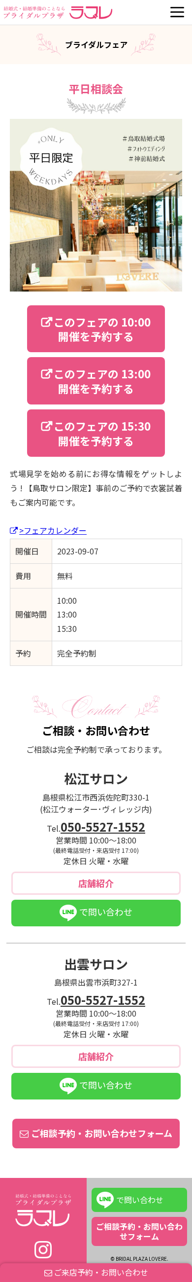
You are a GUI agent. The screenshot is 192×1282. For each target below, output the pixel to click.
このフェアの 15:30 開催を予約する (102, 433)
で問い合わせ (105, 911)
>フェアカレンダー (53, 530)
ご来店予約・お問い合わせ (101, 1272)
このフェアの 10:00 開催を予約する (102, 329)
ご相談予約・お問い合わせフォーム (101, 1133)
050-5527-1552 (103, 826)
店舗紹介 (96, 883)
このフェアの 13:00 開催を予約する (102, 381)
